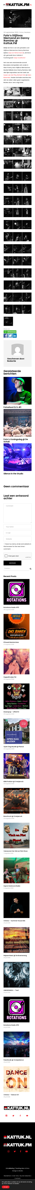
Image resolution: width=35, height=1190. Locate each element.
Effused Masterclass (11, 642)
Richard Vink (21, 75)
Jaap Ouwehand (19, 58)
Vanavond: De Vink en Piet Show (16, 851)
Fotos (21, 32)
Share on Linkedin (15, 336)
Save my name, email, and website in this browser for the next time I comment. (17, 546)
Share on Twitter (10, 336)
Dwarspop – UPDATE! (11, 712)
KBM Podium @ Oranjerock (13, 781)
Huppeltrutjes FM (10, 677)
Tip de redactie (25, 1176)
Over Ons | (15, 1176)
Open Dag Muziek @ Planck (14, 747)
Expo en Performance (16, 53)
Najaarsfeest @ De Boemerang (15, 955)
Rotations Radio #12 (11, 1025)
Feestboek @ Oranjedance (14, 1060)
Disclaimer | (8, 1176)
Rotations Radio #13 (11, 607)
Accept (6, 1187)
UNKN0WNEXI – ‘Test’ (11, 990)
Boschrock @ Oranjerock (13, 816)
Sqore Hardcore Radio (12, 886)
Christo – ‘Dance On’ (11, 1095)
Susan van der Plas (10, 75)
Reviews (27, 32)
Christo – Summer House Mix (14, 921)
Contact (18, 1178)
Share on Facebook (6, 336)
